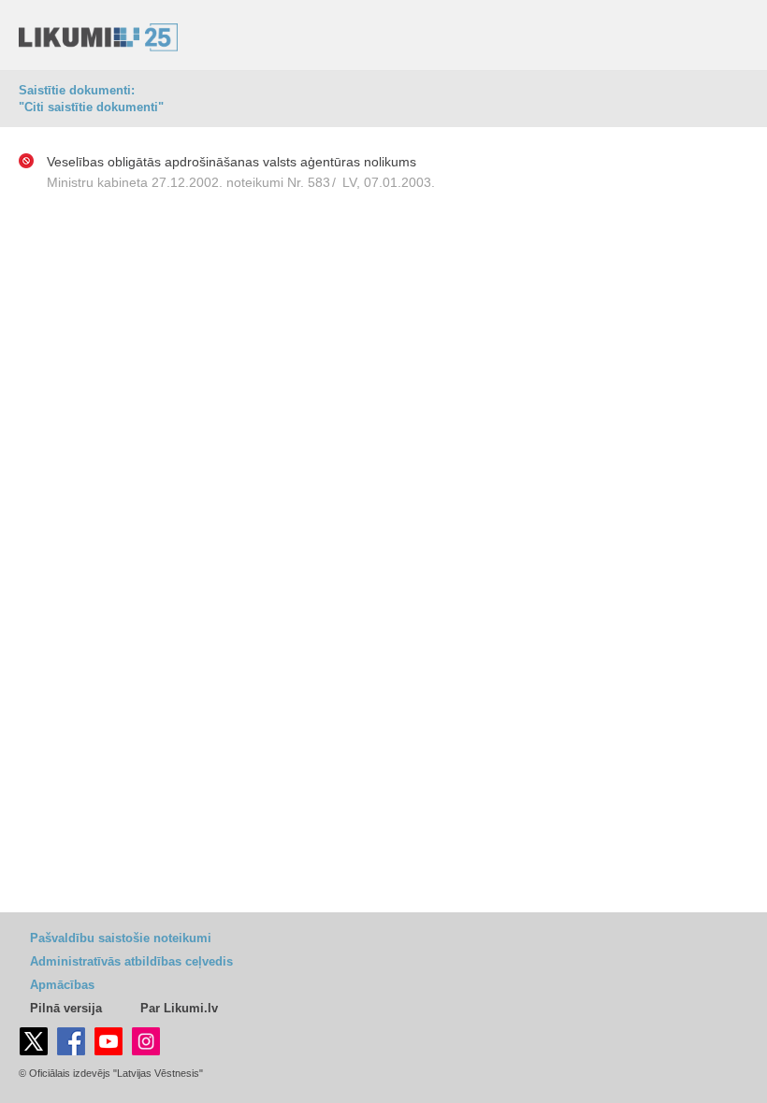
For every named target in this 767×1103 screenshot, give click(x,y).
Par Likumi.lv (179, 1008)
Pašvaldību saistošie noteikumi (120, 938)
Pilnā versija (66, 1008)
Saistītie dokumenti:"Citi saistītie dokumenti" (91, 98)
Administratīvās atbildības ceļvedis (131, 961)
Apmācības (62, 985)
